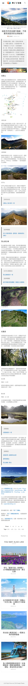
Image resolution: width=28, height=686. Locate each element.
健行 (8, 529)
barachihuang (18, 490)
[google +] (15, 526)
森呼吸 (21, 27)
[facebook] (10, 526)
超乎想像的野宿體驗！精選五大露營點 (13, 282)
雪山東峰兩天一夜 (8, 274)
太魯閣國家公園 (8, 488)
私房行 (25, 27)
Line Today (3, 27)
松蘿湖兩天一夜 (7, 432)
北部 (13, 28)
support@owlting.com (10, 504)
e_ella (23, 492)
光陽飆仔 (10, 36)
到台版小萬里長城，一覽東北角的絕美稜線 (14, 634)
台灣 (11, 27)
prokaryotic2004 (9, 490)
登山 (16, 529)
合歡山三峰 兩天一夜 (9, 203)
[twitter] (13, 526)
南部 (16, 28)
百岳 (19, 529)
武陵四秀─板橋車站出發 (9, 455)
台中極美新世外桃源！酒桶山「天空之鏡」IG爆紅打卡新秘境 (14, 602)
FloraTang (17, 492)
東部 (20, 28)
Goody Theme (20, 683)
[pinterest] (21, 526)
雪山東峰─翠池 (7, 462)
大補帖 (13, 27)
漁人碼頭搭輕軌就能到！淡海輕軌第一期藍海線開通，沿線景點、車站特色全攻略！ (14, 665)
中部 (9, 28)
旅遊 (17, 27)
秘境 (23, 529)
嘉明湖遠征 (6, 459)
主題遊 (8, 27)
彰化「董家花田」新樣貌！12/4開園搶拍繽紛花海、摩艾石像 (14, 569)
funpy (2, 493)
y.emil (19, 488)
